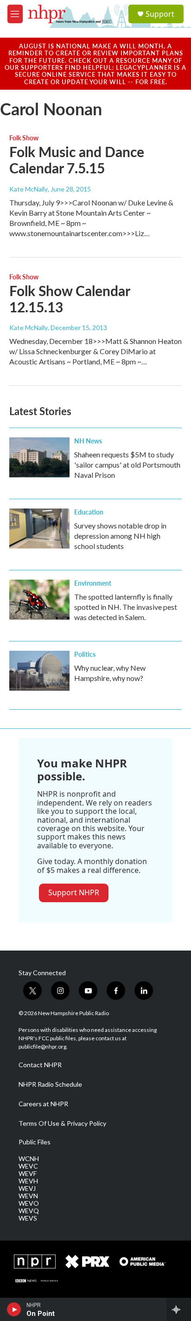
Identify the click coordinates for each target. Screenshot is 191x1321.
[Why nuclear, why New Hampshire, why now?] (39, 671)
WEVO (29, 1203)
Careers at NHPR (43, 1104)
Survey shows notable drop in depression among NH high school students (120, 535)
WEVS (28, 1218)
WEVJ (27, 1188)
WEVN (28, 1196)
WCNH (29, 1158)
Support (160, 14)
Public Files (35, 1142)
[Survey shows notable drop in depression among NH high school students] (39, 528)
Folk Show (23, 137)
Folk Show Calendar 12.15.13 (69, 299)
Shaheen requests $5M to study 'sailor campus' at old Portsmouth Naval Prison (127, 464)
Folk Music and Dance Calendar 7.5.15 (76, 160)
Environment (92, 583)
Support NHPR (73, 892)
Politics (85, 654)
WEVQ (29, 1211)
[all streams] (178, 1309)
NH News (88, 440)
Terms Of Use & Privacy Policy (62, 1123)
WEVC (28, 1166)
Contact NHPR (40, 1065)
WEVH (28, 1181)
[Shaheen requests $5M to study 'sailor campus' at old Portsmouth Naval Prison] (39, 457)
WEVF (28, 1173)
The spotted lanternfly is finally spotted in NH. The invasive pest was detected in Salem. (125, 606)
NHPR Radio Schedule (50, 1084)
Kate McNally (28, 189)
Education (88, 511)
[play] (14, 1309)
